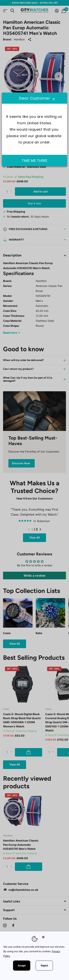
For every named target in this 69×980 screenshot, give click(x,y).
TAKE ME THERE (35, 160)
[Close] (52, 937)
